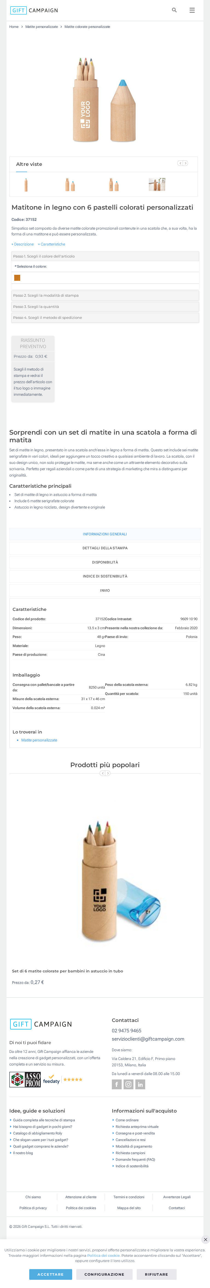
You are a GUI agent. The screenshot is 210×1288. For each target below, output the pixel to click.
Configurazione (104, 1274)
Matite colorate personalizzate (87, 27)
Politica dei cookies (81, 1208)
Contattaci (177, 1208)
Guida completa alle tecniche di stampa (44, 1120)
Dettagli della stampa (105, 548)
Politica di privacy (33, 1208)
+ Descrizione (22, 244)
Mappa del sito (129, 1208)
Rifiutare (156, 1274)
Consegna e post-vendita (135, 1133)
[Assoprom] (26, 1079)
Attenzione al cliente (81, 1197)
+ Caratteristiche (51, 244)
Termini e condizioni (128, 1197)
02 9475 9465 (126, 1030)
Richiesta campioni (130, 1153)
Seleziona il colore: (30, 266)
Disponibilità (105, 562)
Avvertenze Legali (177, 1197)
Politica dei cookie (103, 1255)
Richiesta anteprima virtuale (137, 1126)
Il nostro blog (23, 1153)
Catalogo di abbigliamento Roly (37, 1133)
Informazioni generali (105, 534)
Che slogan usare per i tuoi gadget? (40, 1139)
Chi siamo (33, 1197)
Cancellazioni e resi (130, 1139)
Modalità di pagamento (134, 1146)
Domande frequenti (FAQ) (135, 1159)
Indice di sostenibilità (105, 576)
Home (14, 27)
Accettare (50, 1274)
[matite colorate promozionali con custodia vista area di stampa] (104, 95)
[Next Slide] (185, 163)
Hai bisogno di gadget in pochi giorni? (42, 1126)
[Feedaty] (63, 1079)
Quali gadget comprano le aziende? (40, 1146)
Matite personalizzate (41, 27)
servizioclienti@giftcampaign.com (148, 1039)
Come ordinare (127, 1120)
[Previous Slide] (180, 163)
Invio (105, 590)
